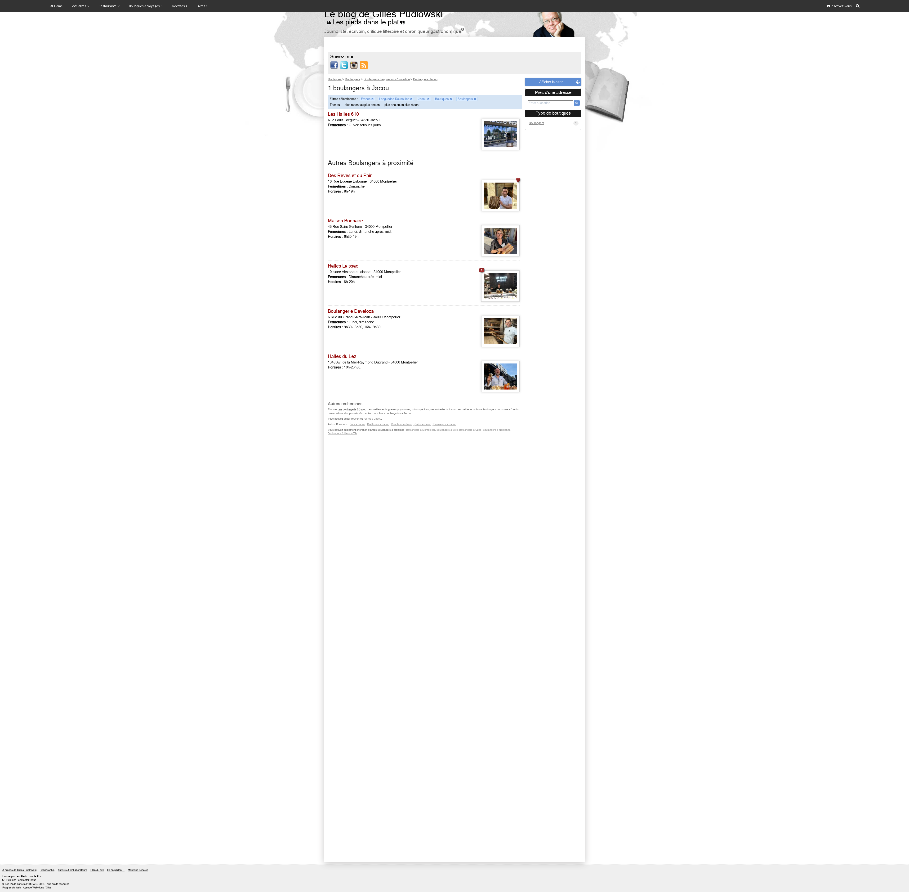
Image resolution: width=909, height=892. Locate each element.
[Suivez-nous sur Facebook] (334, 65)
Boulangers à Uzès (470, 429)
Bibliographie (47, 870)
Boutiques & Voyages (144, 6)
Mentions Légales (138, 870)
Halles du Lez (342, 356)
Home (58, 6)
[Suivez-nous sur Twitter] (344, 65)
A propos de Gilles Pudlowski (19, 870)
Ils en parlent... (116, 870)
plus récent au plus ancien (362, 105)
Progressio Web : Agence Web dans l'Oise (26, 887)
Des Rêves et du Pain (350, 175)
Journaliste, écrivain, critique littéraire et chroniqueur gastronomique (394, 31)
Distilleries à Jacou (378, 424)
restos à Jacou (372, 418)
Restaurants (108, 6)
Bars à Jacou (357, 424)
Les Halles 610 (343, 114)
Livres (201, 6)
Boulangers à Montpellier (420, 429)
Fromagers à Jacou (444, 424)
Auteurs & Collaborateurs (72, 870)
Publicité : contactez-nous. (19, 880)
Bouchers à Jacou (401, 424)
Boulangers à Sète (447, 429)
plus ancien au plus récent (401, 105)
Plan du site (97, 870)
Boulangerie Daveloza (351, 311)
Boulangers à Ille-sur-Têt (342, 433)
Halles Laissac (343, 266)
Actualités (79, 6)
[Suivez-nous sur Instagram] (354, 65)
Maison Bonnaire (345, 221)
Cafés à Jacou (422, 424)
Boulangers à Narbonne (496, 429)
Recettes (179, 6)
